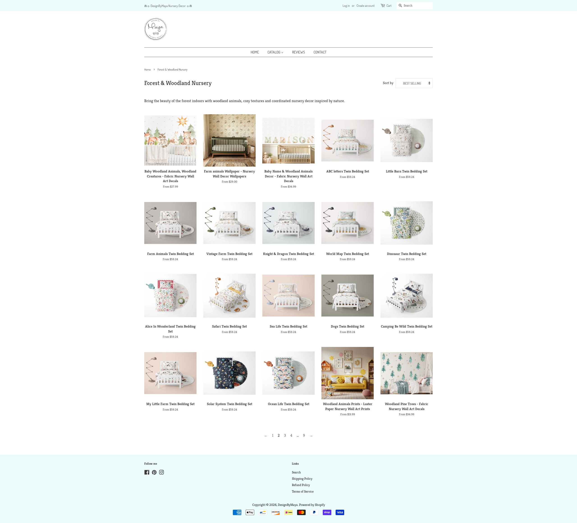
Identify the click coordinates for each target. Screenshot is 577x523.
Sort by (388, 83)
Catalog (274, 52)
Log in (346, 5)
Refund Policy (301, 485)
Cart (389, 5)
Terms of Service (303, 491)
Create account (366, 5)
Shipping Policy (302, 479)
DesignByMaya (288, 505)
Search (296, 472)
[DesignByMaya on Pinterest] (154, 473)
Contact (320, 52)
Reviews (298, 52)
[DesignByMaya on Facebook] (146, 473)
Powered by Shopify (312, 505)
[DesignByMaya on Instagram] (161, 473)
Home (255, 52)
